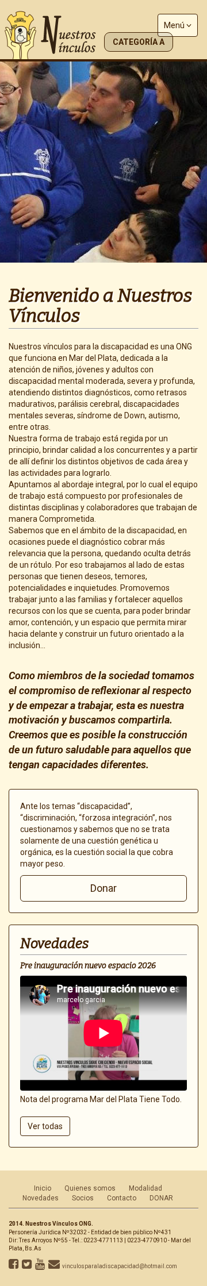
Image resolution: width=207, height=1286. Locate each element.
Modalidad (145, 1188)
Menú (175, 25)
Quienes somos (90, 1188)
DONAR (161, 1198)
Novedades (40, 1198)
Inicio (42, 1188)
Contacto (121, 1198)
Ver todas (45, 1126)
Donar (103, 888)
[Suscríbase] (40, 1266)
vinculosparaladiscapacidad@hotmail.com (119, 1266)
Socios (83, 1198)
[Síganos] (13, 1266)
